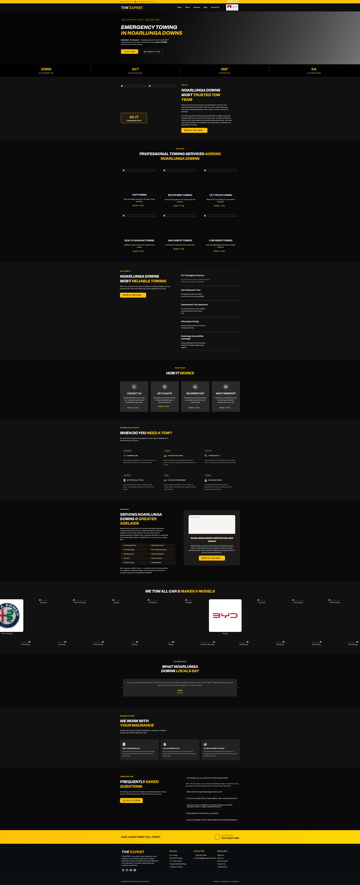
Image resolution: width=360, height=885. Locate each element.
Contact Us (215, 7)
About (187, 7)
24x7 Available (227, 835)
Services (197, 7)
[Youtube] (134, 870)
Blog (205, 7)
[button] (122, 687)
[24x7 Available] (217, 837)
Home (179, 7)
